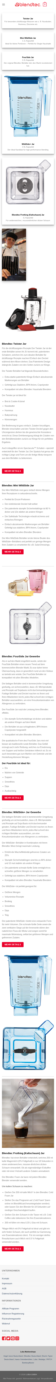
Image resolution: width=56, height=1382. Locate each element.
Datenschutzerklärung (12, 1294)
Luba (35, 1359)
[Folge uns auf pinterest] (13, 1338)
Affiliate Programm (10, 1309)
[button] (3, 4)
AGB (4, 1288)
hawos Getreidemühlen (23, 1359)
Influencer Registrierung (13, 1314)
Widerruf (6, 1324)
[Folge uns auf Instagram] (17, 1338)
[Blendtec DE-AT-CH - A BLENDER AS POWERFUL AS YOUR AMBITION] (28, 4)
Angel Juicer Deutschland (13, 1356)
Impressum (7, 1283)
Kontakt (5, 1278)
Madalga (42, 1359)
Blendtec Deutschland (32, 1356)
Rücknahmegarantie (11, 1319)
